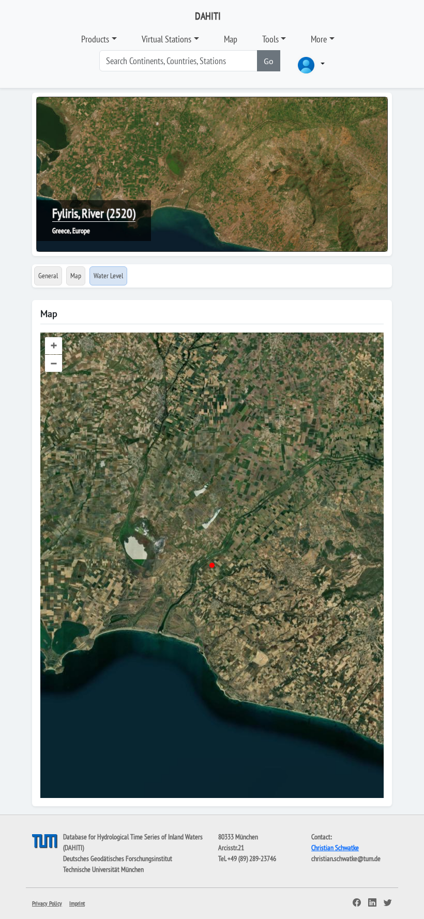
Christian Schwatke (335, 847)
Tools (270, 39)
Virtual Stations (166, 39)
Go (269, 61)
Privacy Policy (47, 903)
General (48, 275)
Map (230, 39)
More (319, 39)
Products (95, 39)
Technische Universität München (103, 869)
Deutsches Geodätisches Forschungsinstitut (117, 858)
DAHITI (208, 16)
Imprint (77, 903)
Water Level (108, 275)
